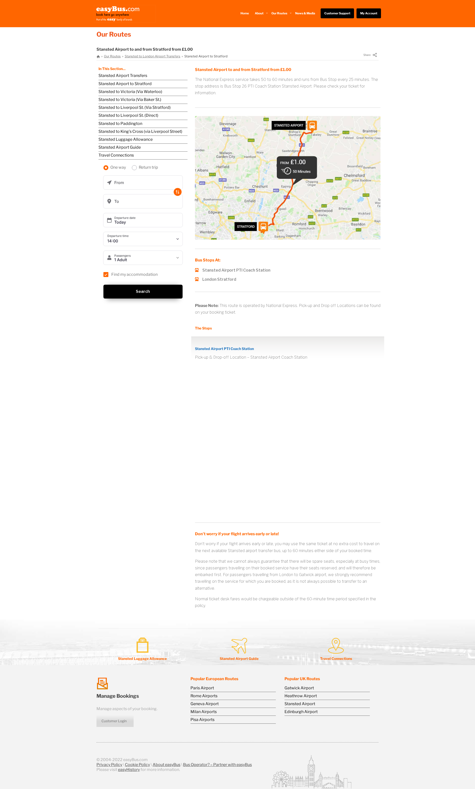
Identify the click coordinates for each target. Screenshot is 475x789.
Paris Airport (202, 688)
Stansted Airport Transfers (122, 75)
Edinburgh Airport (301, 711)
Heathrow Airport (301, 696)
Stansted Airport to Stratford (125, 83)
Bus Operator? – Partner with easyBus (217, 764)
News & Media (305, 13)
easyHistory (129, 769)
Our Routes (279, 13)
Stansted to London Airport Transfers (152, 56)
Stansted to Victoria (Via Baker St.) (129, 99)
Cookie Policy (137, 764)
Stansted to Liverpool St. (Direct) (128, 115)
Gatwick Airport (299, 688)
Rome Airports (203, 696)
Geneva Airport (204, 703)
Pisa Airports (202, 719)
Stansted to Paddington (120, 123)
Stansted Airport (300, 703)
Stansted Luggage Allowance (125, 139)
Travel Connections (116, 155)
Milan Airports (203, 711)
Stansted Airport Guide (119, 147)
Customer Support (337, 13)
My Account (368, 13)
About (259, 13)
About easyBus (166, 764)
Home (244, 13)
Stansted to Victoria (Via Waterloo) (130, 91)
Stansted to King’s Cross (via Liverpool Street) (140, 131)
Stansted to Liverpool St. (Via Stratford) (134, 107)
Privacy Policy (109, 764)
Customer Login (114, 721)
